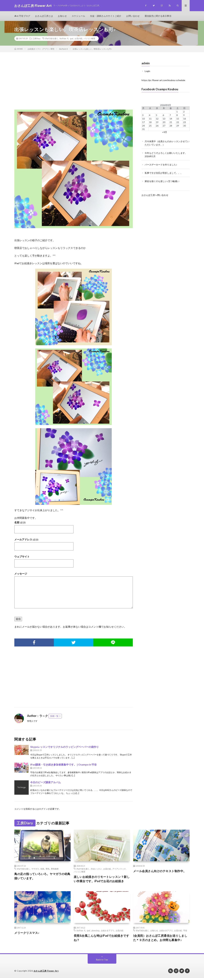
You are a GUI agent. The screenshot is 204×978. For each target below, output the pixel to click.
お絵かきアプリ (107, 930)
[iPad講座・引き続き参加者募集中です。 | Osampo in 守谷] (21, 768)
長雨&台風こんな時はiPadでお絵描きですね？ (101, 938)
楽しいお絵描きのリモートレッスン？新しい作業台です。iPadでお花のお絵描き (102, 879)
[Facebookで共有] (34, 642)
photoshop (95, 930)
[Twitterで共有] (73, 642)
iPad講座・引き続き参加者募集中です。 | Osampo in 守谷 (63, 764)
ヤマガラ (35, 869)
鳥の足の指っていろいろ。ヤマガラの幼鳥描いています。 (42, 876)
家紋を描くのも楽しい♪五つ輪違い (162, 181)
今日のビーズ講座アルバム (45, 782)
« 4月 (164, 132)
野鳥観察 (55, 869)
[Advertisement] (73, 84)
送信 (18, 618)
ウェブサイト (22, 556)
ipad (71, 38)
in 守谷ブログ (23, 16)
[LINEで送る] (113, 642)
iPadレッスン (96, 869)
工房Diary (36, 38)
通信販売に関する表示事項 (158, 16)
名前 (20, 522)
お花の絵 (78, 38)
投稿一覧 (54, 716)
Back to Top (102, 959)
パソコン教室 (89, 38)
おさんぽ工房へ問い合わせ (155, 195)
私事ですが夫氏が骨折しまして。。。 (164, 173)
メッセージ (20, 573)
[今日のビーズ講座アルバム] (21, 787)
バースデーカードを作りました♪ (161, 164)
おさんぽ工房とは (44, 16)
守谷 (185, 930)
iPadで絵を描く (51, 38)
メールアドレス (26, 539)
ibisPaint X (64, 38)
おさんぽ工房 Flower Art (46, 971)
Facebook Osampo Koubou (160, 89)
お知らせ (62, 16)
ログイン (43, 808)
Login (147, 71)
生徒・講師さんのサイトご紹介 (105, 16)
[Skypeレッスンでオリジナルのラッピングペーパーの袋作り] (21, 750)
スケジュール (78, 16)
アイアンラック (119, 869)
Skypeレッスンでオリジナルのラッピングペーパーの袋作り (64, 746)
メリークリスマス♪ (27, 932)
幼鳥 (42, 869)
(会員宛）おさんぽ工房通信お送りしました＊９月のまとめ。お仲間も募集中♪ (160, 938)
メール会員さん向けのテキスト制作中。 (159, 871)
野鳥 (48, 869)
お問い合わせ (133, 16)
